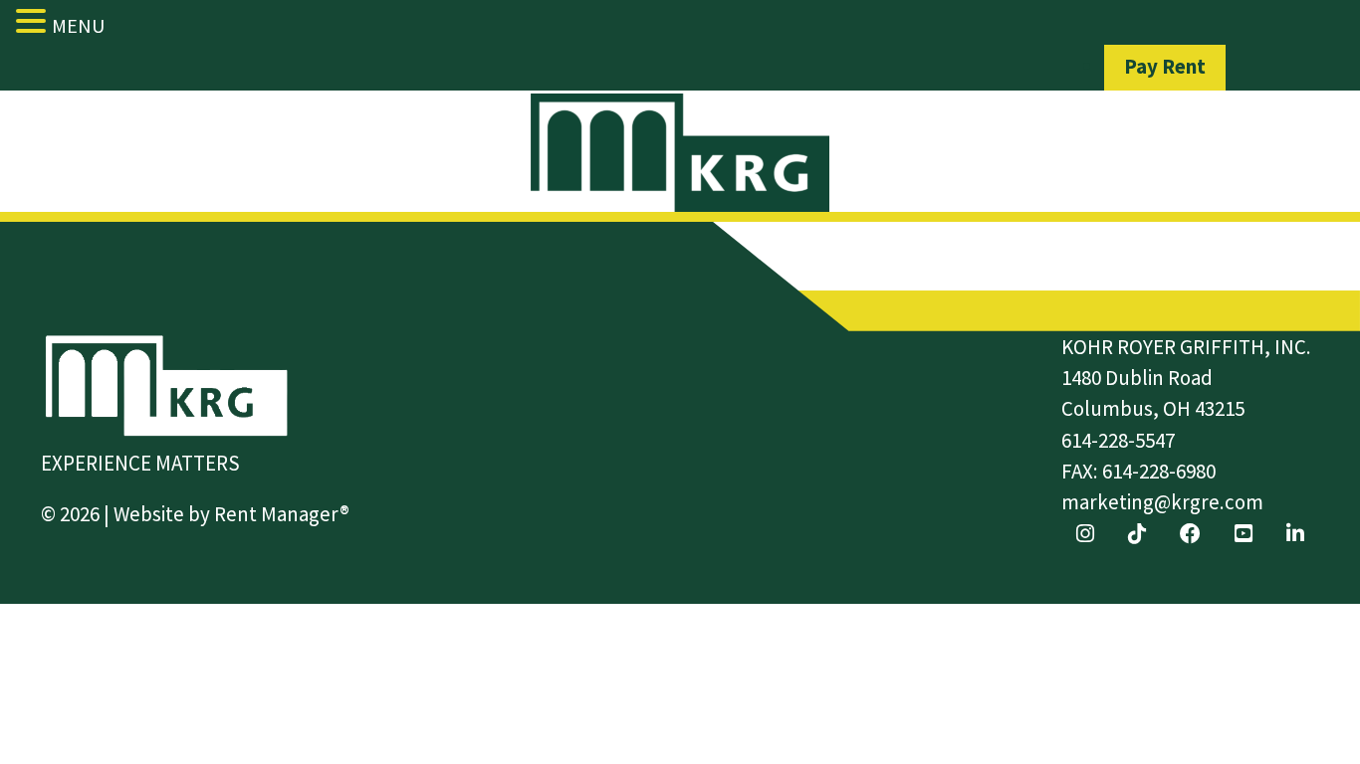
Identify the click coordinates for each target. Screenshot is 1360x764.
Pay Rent (1165, 66)
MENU (78, 25)
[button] (34, 21)
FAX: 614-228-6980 (1138, 471)
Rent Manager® (281, 513)
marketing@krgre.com (1162, 501)
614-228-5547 (1118, 440)
